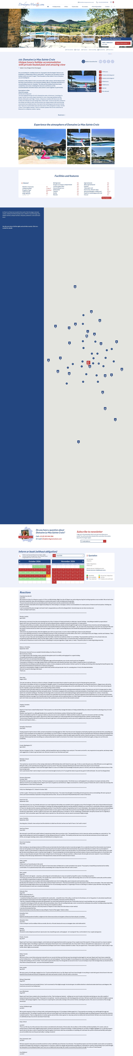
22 (34, 575)
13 (25, 572)
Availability (102, 49)
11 (48, 569)
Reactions (110, 49)
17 (43, 572)
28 (30, 578)
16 (39, 572)
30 (39, 578)
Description (70, 49)
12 (20, 572)
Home (109, 53)
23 (39, 575)
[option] (66, 28)
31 (43, 578)
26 (20, 578)
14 (30, 572)
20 (25, 575)
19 (20, 575)
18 (48, 572)
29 (34, 578)
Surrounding (93, 49)
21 (30, 575)
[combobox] (68, 555)
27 (25, 578)
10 (43, 569)
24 (43, 575)
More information (96, 6)
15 (34, 572)
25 (48, 575)
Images (78, 49)
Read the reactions (90, 90)
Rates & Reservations (121, 43)
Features (85, 49)
